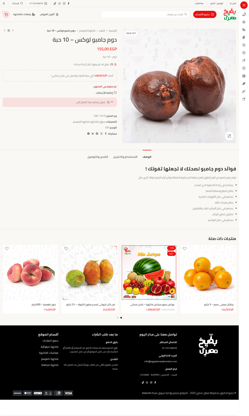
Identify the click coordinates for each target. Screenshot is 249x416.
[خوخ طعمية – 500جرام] (30, 273)
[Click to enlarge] (229, 136)
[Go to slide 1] (121, 318)
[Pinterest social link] (97, 133)
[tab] (147, 155)
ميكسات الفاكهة (48, 352)
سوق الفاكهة (97, 121)
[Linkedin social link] (93, 133)
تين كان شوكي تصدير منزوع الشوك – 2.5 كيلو (90, 304)
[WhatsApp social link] (59, 3)
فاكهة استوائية (49, 346)
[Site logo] (229, 13)
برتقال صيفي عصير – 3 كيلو (219, 304)
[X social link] (101, 133)
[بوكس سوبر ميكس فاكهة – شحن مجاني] (149, 273)
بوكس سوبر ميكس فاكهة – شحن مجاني (152, 304)
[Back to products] (9, 31)
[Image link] (208, 344)
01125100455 (169, 348)
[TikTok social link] (55, 3)
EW (107, 127)
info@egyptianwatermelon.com (160, 361)
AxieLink (146, 392)
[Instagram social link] (64, 3)
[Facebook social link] (69, 3)
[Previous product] (13, 31)
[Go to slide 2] (118, 318)
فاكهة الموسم (87, 31)
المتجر (102, 31)
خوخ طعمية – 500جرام (44, 304)
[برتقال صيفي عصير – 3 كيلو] (208, 273)
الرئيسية (113, 31)
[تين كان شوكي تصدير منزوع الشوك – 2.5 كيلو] (90, 273)
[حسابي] (4, 3)
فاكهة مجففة (49, 364)
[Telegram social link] (88, 133)
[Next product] (5, 31)
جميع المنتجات (50, 340)
